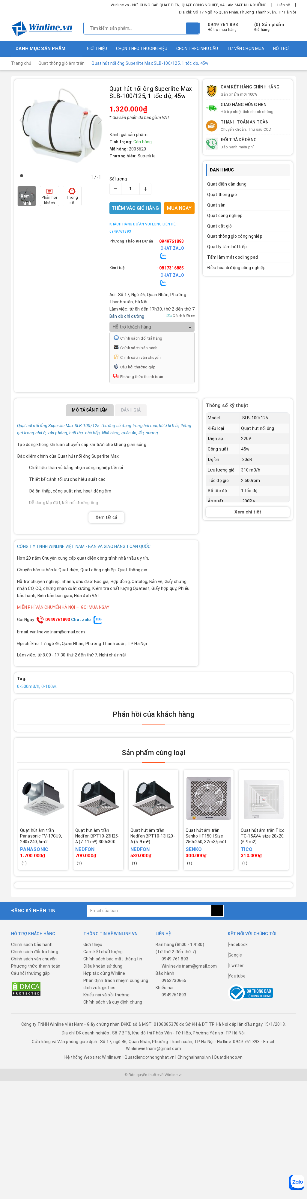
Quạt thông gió (222, 194)
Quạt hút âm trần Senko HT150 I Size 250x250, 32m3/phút (206, 836)
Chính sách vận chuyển (140, 357)
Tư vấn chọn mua (245, 48)
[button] (21, 175)
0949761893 (171, 241)
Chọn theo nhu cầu (197, 48)
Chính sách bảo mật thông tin (112, 959)
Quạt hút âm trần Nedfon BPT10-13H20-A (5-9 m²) (152, 836)
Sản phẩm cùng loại (153, 752)
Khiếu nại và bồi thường (106, 994)
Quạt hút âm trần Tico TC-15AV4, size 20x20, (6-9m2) (263, 836)
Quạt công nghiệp (225, 215)
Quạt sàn (216, 205)
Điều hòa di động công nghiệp (236, 267)
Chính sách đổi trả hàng (141, 338)
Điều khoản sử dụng (103, 966)
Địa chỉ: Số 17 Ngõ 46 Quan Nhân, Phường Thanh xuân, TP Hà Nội (237, 12)
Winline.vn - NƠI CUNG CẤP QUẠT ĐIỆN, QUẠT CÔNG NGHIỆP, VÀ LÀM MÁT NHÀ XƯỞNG (189, 5)
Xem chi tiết (247, 512)
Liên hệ (283, 5)
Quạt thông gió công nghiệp (234, 236)
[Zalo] (296, 1182)
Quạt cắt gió (219, 226)
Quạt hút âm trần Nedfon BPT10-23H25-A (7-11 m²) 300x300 (97, 836)
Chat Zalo (172, 248)
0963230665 (174, 980)
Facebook (238, 944)
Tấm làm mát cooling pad (232, 257)
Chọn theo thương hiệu (141, 48)
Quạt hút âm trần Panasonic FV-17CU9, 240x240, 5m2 (41, 836)
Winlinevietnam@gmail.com (189, 966)
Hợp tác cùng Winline (104, 973)
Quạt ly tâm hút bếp (227, 246)
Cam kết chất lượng (103, 951)
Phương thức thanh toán (141, 376)
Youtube (237, 976)
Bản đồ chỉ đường (127, 316)
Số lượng (118, 179)
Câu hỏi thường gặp (138, 367)
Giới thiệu (97, 48)
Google (235, 955)
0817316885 (171, 268)
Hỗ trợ (281, 48)
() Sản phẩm (269, 27)
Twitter (236, 965)
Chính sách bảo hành (139, 348)
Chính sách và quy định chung (112, 1002)
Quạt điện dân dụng (226, 184)
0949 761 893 (223, 24)
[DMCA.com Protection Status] (26, 988)
